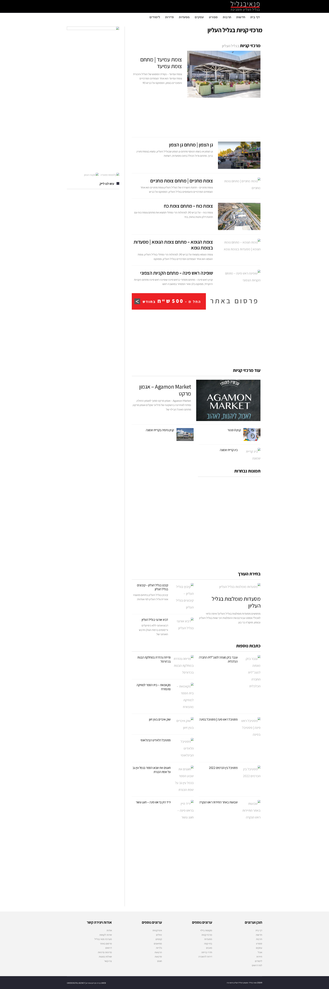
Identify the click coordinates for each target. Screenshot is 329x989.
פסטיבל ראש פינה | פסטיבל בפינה (218, 719)
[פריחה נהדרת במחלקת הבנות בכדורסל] (183, 665)
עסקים (259, 947)
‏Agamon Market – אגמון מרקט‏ (165, 390)
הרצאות (158, 952)
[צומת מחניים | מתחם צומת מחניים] (239, 184)
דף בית (258, 930)
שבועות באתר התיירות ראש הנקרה (218, 802)
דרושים (108, 947)
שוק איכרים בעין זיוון (160, 719)
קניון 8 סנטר (234, 430)
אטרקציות (157, 930)
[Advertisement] (196, 117)
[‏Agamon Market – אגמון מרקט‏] (228, 400)
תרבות (259, 939)
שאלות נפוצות (105, 956)
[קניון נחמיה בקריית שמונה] (185, 434)
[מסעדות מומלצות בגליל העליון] (230, 586)
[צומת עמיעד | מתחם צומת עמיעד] (223, 74)
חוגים (159, 961)
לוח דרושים (257, 965)
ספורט (259, 943)
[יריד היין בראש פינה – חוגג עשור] (183, 810)
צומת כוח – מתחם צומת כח (188, 205)
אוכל (260, 952)
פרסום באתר (106, 943)
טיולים (159, 934)
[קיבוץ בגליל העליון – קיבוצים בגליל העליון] (183, 597)
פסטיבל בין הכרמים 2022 (223, 768)
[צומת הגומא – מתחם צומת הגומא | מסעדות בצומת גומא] (239, 246)
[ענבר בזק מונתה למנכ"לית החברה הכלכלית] (250, 672)
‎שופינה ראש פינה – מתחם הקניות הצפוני (176, 272)
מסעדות (208, 939)
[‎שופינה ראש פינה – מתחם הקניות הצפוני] (239, 277)
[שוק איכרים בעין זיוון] (183, 724)
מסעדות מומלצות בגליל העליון (236, 602)
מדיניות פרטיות (105, 952)
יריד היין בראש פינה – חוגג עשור (153, 802)
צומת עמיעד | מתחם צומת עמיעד (161, 63)
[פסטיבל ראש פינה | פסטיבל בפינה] (250, 727)
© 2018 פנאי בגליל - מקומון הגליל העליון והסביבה (244, 982)
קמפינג (158, 939)
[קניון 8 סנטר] (251, 434)
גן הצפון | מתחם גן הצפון (191, 144)
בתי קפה (208, 943)
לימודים (258, 961)
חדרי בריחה (206, 952)
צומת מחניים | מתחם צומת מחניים (181, 180)
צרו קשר (108, 961)
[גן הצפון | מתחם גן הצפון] (239, 155)
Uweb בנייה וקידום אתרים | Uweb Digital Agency (86, 983)
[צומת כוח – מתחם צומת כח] (239, 216)
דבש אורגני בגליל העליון (155, 620)
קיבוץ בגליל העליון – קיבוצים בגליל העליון (152, 587)
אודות (109, 930)
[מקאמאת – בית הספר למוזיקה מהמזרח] (183, 696)
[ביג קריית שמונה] (250, 455)
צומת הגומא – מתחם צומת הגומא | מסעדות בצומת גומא (173, 244)
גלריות (159, 947)
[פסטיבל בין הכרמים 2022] (250, 772)
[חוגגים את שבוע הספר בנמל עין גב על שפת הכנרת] (183, 779)
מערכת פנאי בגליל (103, 939)
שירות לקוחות (105, 934)
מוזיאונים (158, 943)
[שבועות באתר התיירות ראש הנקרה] (250, 810)
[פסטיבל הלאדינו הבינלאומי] (183, 748)
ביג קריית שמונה (229, 450)
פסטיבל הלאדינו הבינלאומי (156, 740)
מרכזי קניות (207, 934)
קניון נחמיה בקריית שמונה (160, 430)
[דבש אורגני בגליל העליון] (183, 624)
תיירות (259, 956)
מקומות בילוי (206, 930)
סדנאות (158, 956)
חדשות (259, 934)
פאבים (209, 947)
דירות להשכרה (205, 956)
